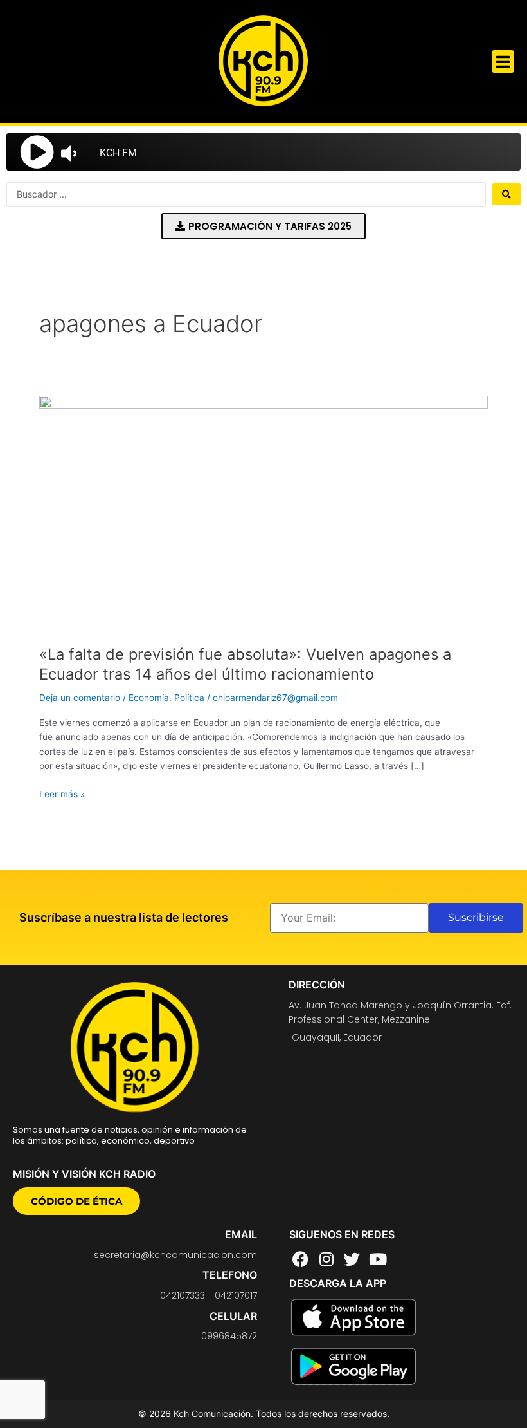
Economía (149, 697)
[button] (503, 61)
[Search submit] (506, 194)
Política (189, 697)
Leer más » (62, 793)
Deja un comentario (79, 697)
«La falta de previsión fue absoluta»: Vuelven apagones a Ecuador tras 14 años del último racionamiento (245, 664)
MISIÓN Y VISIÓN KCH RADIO (84, 1173)
